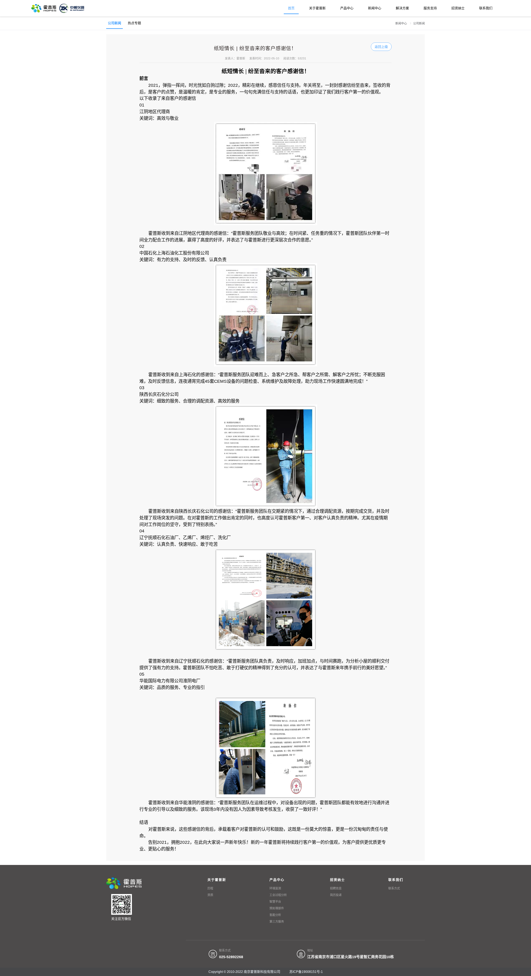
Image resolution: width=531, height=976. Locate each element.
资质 (210, 895)
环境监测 (275, 888)
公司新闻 (114, 23)
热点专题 (134, 23)
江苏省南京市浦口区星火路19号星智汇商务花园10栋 (350, 957)
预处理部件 (276, 908)
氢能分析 (275, 914)
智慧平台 (275, 901)
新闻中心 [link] (401, 23)
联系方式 (394, 888)
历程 (210, 888)
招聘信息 (336, 888)
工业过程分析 (278, 895)
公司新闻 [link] (419, 23)
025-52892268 (231, 957)
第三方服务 (276, 921)
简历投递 (336, 895)
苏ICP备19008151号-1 (306, 972)
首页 (291, 8)
